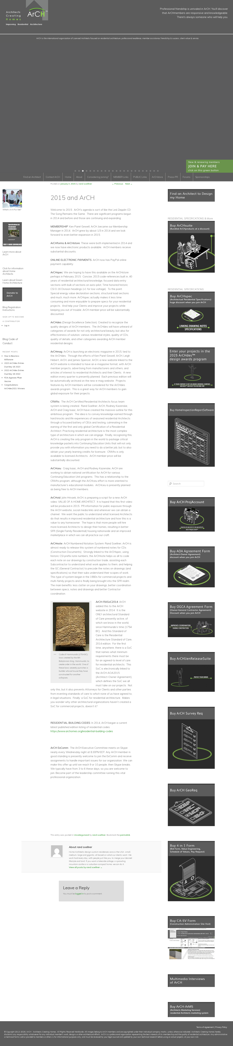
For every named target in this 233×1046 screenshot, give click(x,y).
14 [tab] (124, 171)
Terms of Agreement (205, 1027)
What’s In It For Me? (12, 209)
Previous (117, 183)
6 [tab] (94, 171)
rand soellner (99, 835)
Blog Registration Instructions (12, 308)
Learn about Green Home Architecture (12, 281)
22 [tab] (154, 171)
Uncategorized (81, 835)
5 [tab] (90, 171)
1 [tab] (75, 171)
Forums (186, 177)
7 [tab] (97, 171)
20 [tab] (146, 171)
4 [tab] (86, 171)
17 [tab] (135, 171)
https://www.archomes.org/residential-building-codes (81, 731)
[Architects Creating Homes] (24, 24)
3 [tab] (82, 171)
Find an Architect (32, 177)
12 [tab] (116, 171)
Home (68, 177)
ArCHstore (157, 177)
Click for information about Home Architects (13, 271)
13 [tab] (120, 171)
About (79, 177)
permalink (125, 835)
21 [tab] (150, 171)
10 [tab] (109, 171)
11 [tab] (112, 171)
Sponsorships (202, 177)
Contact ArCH (53, 177)
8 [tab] (101, 171)
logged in (79, 893)
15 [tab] (127, 171)
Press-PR (173, 177)
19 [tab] (142, 171)
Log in (6, 325)
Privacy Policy (221, 1027)
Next (128, 183)
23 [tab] (157, 171)
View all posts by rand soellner (85, 867)
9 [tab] (105, 171)
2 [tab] (79, 171)
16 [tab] (131, 171)
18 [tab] (139, 171)
